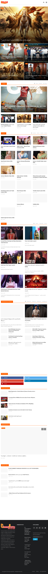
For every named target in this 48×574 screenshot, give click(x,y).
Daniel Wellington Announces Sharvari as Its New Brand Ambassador (14, 330)
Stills (3, 133)
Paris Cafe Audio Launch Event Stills (8, 147)
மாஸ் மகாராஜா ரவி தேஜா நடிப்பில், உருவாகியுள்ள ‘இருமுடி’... (10, 319)
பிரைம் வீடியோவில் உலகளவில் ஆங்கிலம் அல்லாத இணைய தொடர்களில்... (39, 126)
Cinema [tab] (41, 133)
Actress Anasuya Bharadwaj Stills (23, 162)
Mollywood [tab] (39, 301)
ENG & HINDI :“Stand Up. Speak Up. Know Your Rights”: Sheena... (39, 330)
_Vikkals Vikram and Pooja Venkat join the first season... (19, 493)
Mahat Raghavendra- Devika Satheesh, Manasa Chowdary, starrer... (22, 391)
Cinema (4, 83)
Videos (3, 223)
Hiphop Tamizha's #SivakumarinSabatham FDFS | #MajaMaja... (21, 403)
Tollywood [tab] (34, 301)
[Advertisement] (24, 362)
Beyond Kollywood (7, 301)
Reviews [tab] (40, 83)
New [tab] (37, 83)
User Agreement (43, 571)
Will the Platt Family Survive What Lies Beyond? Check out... (39, 343)
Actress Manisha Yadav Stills (7, 176)
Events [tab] (45, 133)
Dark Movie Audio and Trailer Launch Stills (7, 191)
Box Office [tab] (45, 83)
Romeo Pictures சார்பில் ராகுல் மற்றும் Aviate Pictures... (7, 125)
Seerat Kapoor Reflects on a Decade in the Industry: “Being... (39, 337)
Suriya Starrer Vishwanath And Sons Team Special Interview (10, 290)
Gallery (37, 571)
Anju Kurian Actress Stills (6, 161)
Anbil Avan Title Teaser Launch (8, 265)
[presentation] (1, 24)
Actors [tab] (38, 133)
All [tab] (34, 83)
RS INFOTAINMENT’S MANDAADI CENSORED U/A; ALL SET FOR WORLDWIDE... (23, 468)
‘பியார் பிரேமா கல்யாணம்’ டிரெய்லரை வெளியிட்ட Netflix (35, 266)
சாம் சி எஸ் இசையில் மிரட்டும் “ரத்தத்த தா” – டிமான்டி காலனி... (36, 290)
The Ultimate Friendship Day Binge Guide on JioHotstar (15, 337)
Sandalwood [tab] (44, 301)
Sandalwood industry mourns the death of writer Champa (20, 409)
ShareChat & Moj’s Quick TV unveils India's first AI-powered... (35, 319)
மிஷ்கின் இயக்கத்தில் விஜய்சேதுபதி (15, 416)
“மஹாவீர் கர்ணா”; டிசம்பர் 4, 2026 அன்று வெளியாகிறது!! (24, 125)
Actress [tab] (34, 133)
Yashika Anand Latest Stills (39, 190)
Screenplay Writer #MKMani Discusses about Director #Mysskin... (22, 397)
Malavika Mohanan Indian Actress (39, 147)
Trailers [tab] (36, 223)
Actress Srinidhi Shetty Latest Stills (39, 162)
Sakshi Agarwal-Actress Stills (7, 217)
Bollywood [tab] (29, 301)
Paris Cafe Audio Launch (30, 241)
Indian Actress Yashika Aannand (22, 176)
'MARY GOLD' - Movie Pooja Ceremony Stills (23, 147)
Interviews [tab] (41, 223)
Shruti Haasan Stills (21, 190)
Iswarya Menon (20, 204)
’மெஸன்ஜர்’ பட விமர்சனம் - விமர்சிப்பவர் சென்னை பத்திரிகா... (14, 455)
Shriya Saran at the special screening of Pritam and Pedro (40, 176)
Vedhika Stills (36, 204)
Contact (33, 571)
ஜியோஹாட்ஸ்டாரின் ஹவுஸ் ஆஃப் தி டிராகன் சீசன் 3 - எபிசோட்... (14, 343)
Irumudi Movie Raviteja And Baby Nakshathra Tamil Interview (11, 241)
